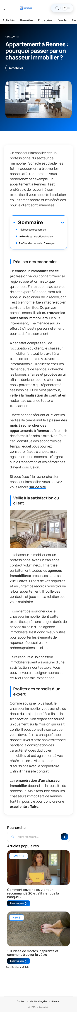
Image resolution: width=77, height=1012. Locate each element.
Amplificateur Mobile (17, 967)
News (16, 917)
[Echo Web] (26, 8)
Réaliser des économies (32, 229)
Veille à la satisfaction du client (36, 236)
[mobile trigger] (7, 8)
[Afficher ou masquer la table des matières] (53, 222)
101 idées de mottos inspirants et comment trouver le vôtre (33, 953)
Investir (18, 856)
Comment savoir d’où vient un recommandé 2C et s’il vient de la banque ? (33, 893)
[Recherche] (57, 8)
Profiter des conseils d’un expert (37, 243)
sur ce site (37, 487)
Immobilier (15, 68)
